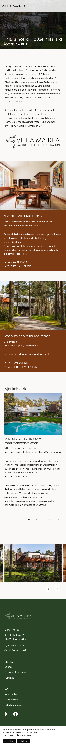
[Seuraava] (58, 519)
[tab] (29, 519)
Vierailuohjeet (12, 694)
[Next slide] (57, 589)
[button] (33, 563)
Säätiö (8, 666)
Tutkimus (9, 677)
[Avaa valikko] (61, 6)
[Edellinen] (50, 519)
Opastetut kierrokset (15, 672)
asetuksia (27, 735)
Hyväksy (9, 741)
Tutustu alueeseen (14, 704)
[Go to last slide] (48, 589)
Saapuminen (11, 699)
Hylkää (24, 741)
